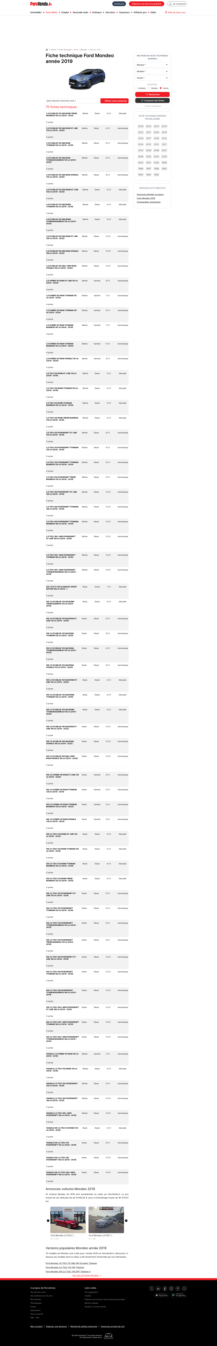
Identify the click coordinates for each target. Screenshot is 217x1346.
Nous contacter (36, 1314)
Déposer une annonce (56, 1326)
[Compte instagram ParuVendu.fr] (171, 1288)
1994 (140, 174)
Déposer (146, 4)
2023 (164, 126)
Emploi (65, 12)
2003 (164, 156)
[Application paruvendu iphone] (161, 1295)
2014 (140, 144)
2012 (156, 144)
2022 (140, 132)
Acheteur (142, 88)
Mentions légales (91, 1303)
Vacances (124, 12)
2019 (164, 132)
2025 (148, 126)
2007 (164, 150)
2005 (148, 156)
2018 (140, 138)
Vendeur (154, 88)
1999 (164, 162)
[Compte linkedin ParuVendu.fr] (158, 1288)
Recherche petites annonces (83, 1326)
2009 (148, 150)
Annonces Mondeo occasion (150, 194)
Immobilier (36, 12)
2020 (156, 132)
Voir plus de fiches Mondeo (87, 1275)
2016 (156, 138)
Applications (35, 1310)
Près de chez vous (177, 12)
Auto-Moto (52, 12)
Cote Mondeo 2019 (146, 198)
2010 (140, 150)
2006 (140, 156)
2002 (140, 162)
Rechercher (154, 94)
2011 (164, 144)
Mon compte (36, 1326)
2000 (156, 162)
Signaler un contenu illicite (95, 1307)
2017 (148, 138)
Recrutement (35, 1299)
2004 (156, 156)
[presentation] (48, 1220)
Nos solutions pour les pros (41, 1296)
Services (110, 12)
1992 (156, 174)
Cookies (88, 1296)
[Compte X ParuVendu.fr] (151, 1288)
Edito (153, 12)
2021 (148, 132)
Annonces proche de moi (113, 1326)
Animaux (97, 12)
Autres (165, 88)
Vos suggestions (91, 1292)
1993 (148, 174)
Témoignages (35, 1303)
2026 (140, 126)
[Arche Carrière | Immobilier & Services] (108, 1336)
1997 (148, 168)
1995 (164, 168)
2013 (148, 144)
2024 (156, 126)
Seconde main (80, 12)
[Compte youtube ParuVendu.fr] (184, 1288)
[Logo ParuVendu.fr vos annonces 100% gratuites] (41, 7)
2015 (164, 138)
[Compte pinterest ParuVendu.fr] (178, 1288)
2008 (156, 150)
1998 (140, 168)
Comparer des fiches (154, 100)
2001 (148, 162)
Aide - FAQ (34, 1317)
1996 (156, 168)
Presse (33, 1307)
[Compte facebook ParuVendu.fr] (164, 1288)
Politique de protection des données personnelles (105, 1299)
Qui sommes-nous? (38, 1292)
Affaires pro (140, 12)
